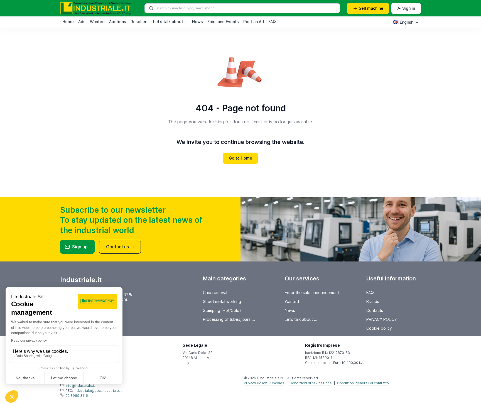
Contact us (117, 247)
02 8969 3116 (76, 395)
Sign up (80, 247)
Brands (372, 301)
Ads (81, 21)
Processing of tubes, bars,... (229, 319)
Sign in (408, 8)
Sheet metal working (222, 301)
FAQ (272, 21)
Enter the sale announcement (312, 292)
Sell (371, 8)
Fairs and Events (223, 21)
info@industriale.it (80, 385)
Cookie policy (379, 328)
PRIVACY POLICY (381, 319)
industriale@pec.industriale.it (98, 390)
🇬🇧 (403, 22)
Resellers (140, 21)
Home (68, 21)
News (197, 21)
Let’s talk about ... (170, 21)
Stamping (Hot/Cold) (222, 310)
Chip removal (215, 292)
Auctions (117, 21)
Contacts (374, 310)
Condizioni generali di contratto (363, 383)
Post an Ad (253, 21)
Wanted (97, 21)
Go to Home (240, 158)
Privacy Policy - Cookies (264, 383)
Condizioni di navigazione (310, 383)
